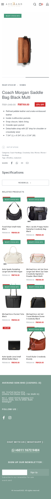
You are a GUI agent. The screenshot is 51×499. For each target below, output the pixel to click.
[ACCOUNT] (47, 4)
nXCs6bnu (9, 158)
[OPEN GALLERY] (25, 43)
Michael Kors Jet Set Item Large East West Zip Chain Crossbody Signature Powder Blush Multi (37, 272)
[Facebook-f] (3, 417)
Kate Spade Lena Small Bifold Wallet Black (11, 358)
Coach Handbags (16, 152)
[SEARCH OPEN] (34, 4)
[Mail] (27, 163)
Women (23, 85)
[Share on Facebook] (11, 163)
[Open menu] (2, 4)
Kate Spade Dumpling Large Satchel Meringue (12, 270)
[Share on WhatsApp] (17, 163)
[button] (25, 183)
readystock (17, 158)
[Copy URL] (22, 163)
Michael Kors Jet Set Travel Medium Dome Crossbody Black (35, 316)
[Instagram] (10, 417)
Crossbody (26, 152)
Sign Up (34, 472)
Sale (32, 152)
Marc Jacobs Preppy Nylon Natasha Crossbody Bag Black (37, 229)
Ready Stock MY (9, 85)
